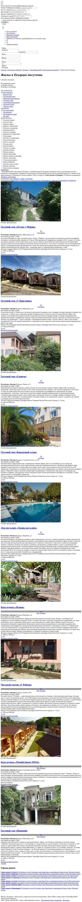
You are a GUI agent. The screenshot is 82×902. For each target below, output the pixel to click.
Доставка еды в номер (10, 164)
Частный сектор (8, 104)
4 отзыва (41, 382)
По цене (6, 116)
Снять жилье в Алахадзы (10, 877)
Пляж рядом (7, 136)
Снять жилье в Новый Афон (11, 885)
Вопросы (12, 35)
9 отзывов (41, 307)
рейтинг (16, 179)
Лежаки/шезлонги (9, 140)
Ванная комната (8, 152)
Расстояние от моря (10, 114)
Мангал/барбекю (9, 162)
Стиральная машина (10, 160)
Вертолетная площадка (11, 168)
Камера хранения (9, 166)
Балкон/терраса (8, 146)
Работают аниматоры (10, 128)
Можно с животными (10, 126)
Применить (5, 170)
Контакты (66, 900)
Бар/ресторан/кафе (9, 154)
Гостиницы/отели (9, 96)
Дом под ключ (8, 106)
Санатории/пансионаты (11, 102)
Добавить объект (12, 44)
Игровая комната (9, 130)
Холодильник (7, 144)
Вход (11, 31)
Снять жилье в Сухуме (9, 881)
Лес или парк (7, 122)
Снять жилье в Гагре (8, 876)
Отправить (5, 22)
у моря (22, 179)
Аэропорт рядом (8, 120)
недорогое (29, 179)
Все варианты (8, 92)
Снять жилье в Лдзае (8, 883)
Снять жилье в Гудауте (9, 872)
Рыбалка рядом (8, 124)
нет (11, 179)
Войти (12, 18)
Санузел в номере (9, 148)
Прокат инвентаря (9, 158)
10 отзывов (41, 233)
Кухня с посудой (8, 142)
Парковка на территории (11, 134)
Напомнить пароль (22, 18)
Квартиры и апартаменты (50, 872)
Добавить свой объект (8, 177)
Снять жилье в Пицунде (9, 874)
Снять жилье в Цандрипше (10, 888)
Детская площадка (9, 132)
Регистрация (5, 18)
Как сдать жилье (12, 37)
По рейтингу (7, 112)
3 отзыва (41, 534)
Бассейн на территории (11, 138)
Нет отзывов (41, 613)
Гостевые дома (8, 100)
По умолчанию (8, 110)
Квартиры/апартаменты (11, 98)
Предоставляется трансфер (12, 156)
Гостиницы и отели (24, 872)
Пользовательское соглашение (51, 900)
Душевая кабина (8, 150)
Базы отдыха (7, 94)
